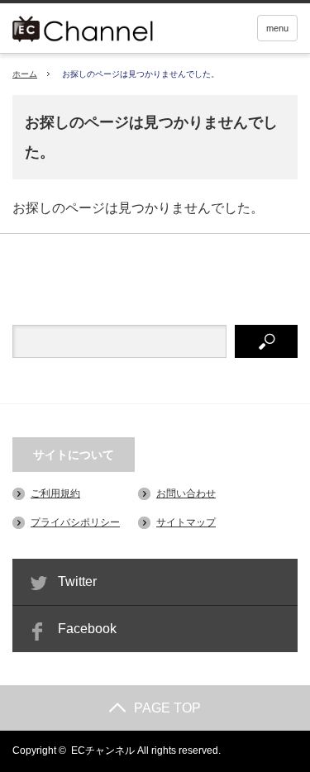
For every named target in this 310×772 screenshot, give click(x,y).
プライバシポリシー (75, 522)
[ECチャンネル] (105, 27)
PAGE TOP (167, 708)
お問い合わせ (186, 493)
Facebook (87, 629)
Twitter (77, 581)
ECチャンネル (103, 750)
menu (277, 28)
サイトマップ (186, 522)
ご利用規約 (55, 493)
